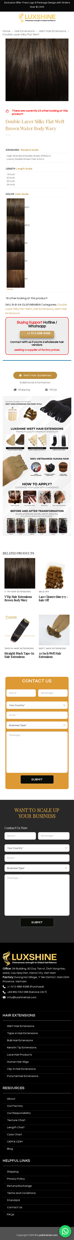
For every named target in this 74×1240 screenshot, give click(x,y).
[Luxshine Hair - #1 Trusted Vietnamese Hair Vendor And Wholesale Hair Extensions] (37, 17)
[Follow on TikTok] (19, 1005)
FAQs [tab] (53, 389)
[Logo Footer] (30, 958)
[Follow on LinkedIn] (39, 1005)
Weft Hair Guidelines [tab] (37, 375)
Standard (12, 150)
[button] (5, 17)
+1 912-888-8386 (18, 986)
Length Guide (24, 169)
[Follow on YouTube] (45, 1005)
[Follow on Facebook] (6, 1005)
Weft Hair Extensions (52, 31)
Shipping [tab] (24, 389)
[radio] (38, 156)
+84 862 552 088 (17, 992)
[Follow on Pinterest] (32, 1005)
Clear (10, 289)
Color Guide (22, 194)
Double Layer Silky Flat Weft (21, 34)
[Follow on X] (26, 1005)
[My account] (69, 18)
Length (10, 169)
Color (10, 194)
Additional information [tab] (35, 382)
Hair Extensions (25, 31)
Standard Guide (29, 150)
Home (6, 31)
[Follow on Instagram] (12, 1005)
